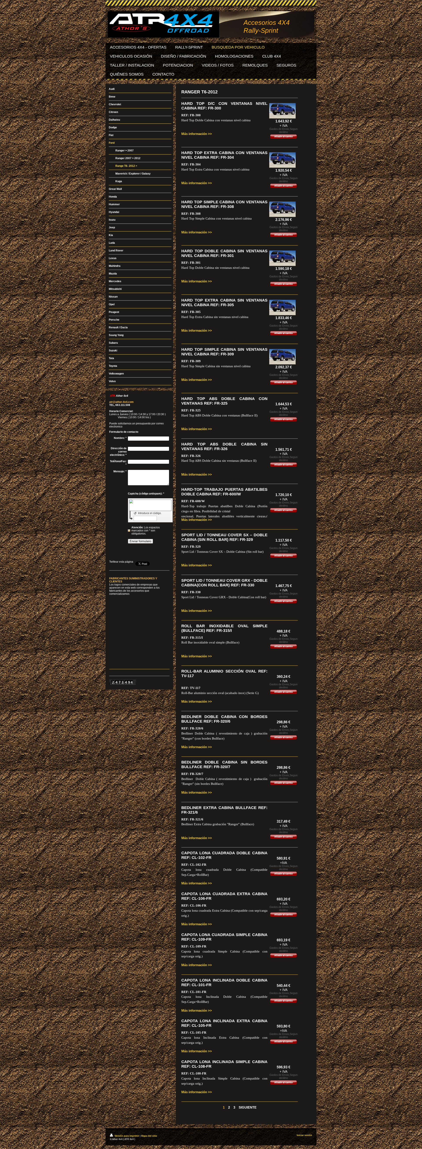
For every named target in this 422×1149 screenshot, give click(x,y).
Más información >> (196, 134)
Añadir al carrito (283, 136)
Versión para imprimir (127, 1135)
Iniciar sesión (304, 1135)
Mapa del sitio (149, 1135)
